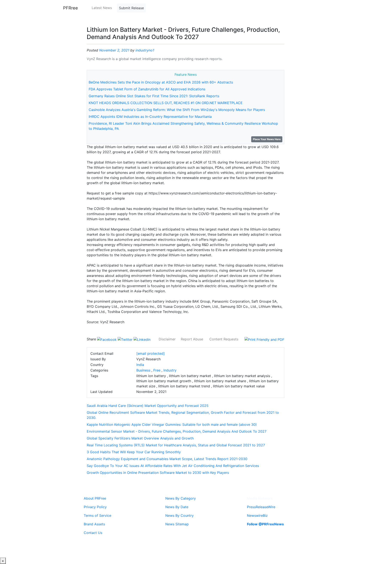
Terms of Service (97, 515)
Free (156, 370)
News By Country (179, 515)
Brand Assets (94, 524)
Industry (169, 370)
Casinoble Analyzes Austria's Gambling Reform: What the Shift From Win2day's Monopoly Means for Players (177, 110)
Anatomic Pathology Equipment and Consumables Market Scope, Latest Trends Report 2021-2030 (167, 459)
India (140, 364)
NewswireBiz (257, 515)
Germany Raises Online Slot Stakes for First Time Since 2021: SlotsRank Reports (154, 96)
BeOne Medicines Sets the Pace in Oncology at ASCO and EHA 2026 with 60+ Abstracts (161, 82)
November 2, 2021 (114, 50)
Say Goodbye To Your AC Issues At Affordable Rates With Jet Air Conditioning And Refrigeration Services (173, 466)
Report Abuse (192, 339)
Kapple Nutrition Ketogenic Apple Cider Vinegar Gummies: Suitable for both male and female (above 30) (172, 424)
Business (143, 370)
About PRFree (95, 498)
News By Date (176, 507)
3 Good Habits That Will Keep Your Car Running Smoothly (134, 452)
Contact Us (93, 533)
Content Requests (223, 339)
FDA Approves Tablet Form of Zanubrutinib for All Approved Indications (147, 89)
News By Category (180, 498)
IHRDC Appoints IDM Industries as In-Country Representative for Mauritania (150, 116)
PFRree (70, 8)
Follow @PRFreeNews (265, 524)
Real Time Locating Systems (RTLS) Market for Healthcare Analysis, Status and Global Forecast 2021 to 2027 (176, 445)
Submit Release (131, 8)
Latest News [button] (102, 8)
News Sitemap (177, 524)
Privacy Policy (95, 507)
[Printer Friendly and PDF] (264, 339)
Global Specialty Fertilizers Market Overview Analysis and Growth (140, 438)
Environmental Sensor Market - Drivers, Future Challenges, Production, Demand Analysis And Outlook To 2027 (176, 431)
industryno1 (144, 50)
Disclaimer (167, 339)
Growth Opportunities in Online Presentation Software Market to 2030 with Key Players (158, 472)
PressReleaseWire (261, 507)
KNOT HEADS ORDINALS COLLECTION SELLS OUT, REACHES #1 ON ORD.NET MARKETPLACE (166, 103)
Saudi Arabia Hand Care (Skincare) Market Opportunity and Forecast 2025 (147, 405)
